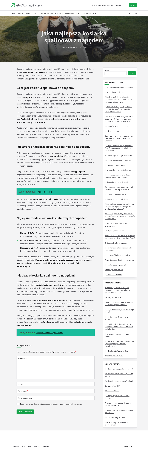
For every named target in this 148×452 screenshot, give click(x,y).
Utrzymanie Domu (47, 13)
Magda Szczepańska (69, 47)
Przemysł (58, 13)
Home (14, 13)
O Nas (94, 5)
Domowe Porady (71, 13)
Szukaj (107, 70)
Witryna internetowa (25, 398)
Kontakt (132, 5)
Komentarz (22, 358)
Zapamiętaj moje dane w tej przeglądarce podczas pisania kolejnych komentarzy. (51, 404)
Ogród (34, 13)
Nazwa (21, 384)
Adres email (23, 391)
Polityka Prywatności (105, 5)
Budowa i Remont (24, 13)
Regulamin (118, 5)
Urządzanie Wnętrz (87, 13)
